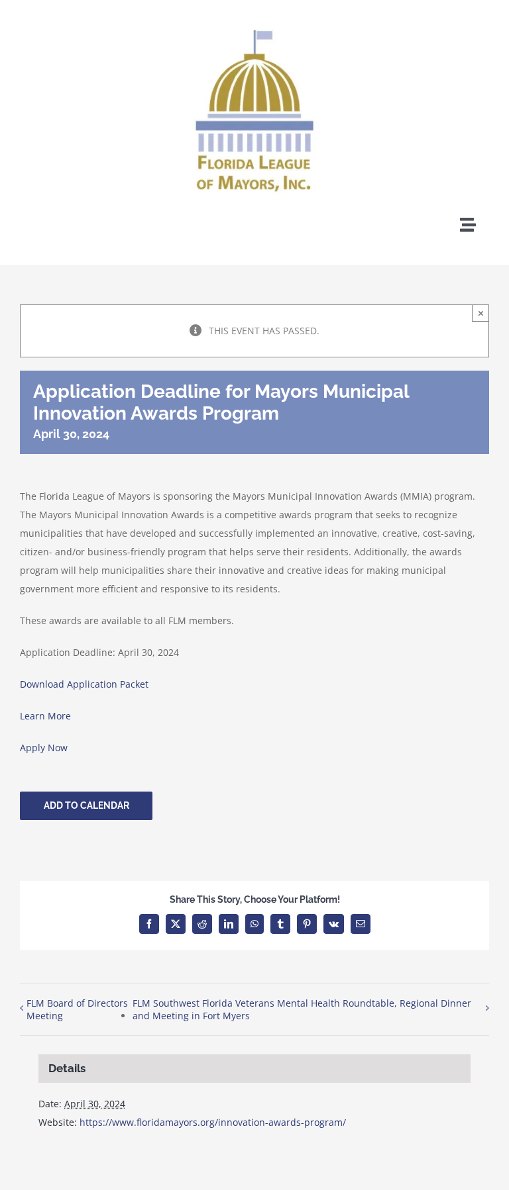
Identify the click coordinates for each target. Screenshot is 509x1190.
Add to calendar (86, 805)
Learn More (45, 715)
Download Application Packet (84, 684)
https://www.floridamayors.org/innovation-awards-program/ (213, 1122)
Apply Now (44, 747)
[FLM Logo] (255, 15)
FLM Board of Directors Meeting (77, 1009)
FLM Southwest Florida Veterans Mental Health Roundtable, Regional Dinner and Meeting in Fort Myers (302, 1009)
